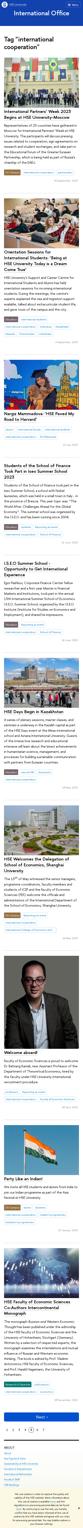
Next (40, 1417)
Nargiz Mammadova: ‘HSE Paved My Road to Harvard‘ (39, 416)
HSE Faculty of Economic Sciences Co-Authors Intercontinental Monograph (37, 1307)
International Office (41, 12)
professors (12, 1092)
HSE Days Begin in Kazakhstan (33, 712)
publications (41, 1384)
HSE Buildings (11, 1485)
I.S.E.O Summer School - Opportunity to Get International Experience (36, 569)
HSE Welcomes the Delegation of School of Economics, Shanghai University (36, 864)
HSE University (17, 4)
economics (46, 1392)
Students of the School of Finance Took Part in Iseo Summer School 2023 (37, 471)
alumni (9, 429)
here (53, 1501)
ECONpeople (48, 437)
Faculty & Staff (12, 1479)
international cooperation (39, 172)
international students (33, 319)
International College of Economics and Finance (31, 930)
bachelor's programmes (20, 1222)
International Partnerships (18, 1474)
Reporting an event (46, 527)
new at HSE (27, 772)
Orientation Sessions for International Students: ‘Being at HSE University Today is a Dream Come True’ (35, 260)
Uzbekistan (45, 334)
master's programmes (52, 1215)
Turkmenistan (26, 334)
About (9, 1447)
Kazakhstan (62, 326)
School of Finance (50, 534)
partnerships (65, 172)
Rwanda (10, 334)
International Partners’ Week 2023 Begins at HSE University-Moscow (37, 114)
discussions (44, 772)
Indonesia (45, 326)
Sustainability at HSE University (21, 1463)
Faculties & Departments (18, 1469)
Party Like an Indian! (23, 1179)
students (26, 527)
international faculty (29, 429)
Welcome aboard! (20, 1052)
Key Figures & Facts (15, 1458)
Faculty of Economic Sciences (57, 1099)
